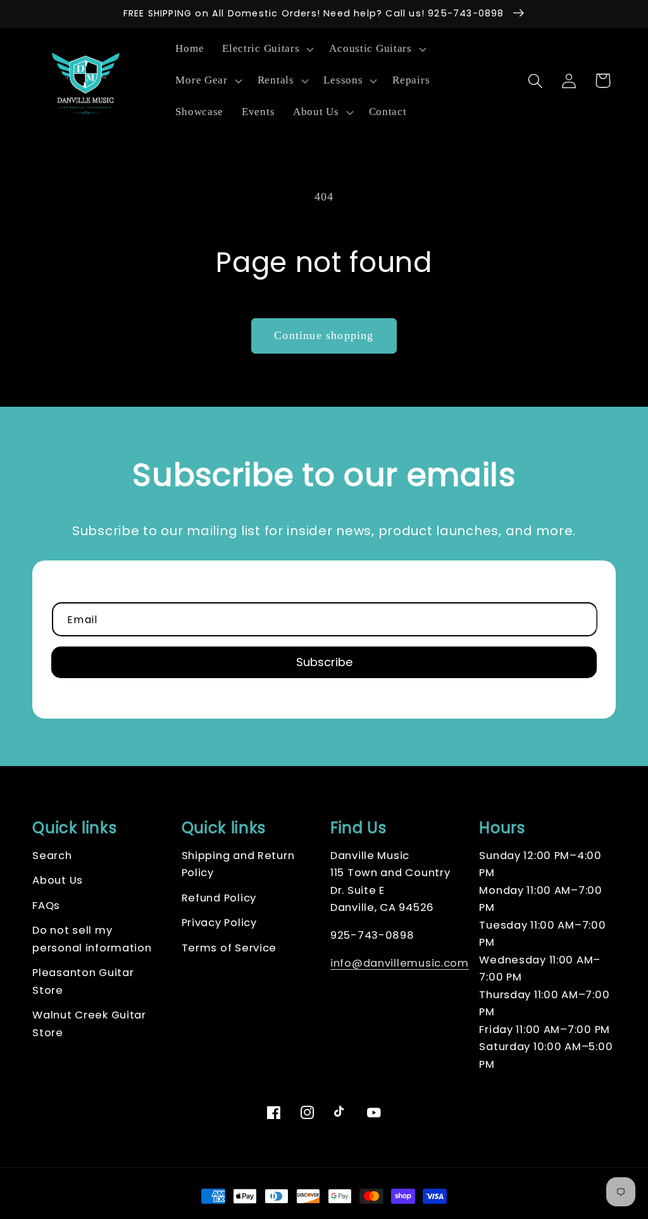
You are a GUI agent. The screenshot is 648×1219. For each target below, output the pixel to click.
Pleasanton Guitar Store (83, 981)
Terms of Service (229, 948)
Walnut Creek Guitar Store (89, 1024)
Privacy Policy (219, 922)
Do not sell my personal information (91, 939)
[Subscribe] (324, 662)
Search (52, 855)
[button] (266, 49)
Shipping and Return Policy (238, 864)
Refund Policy (219, 898)
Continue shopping (323, 335)
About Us (57, 880)
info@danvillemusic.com (399, 963)
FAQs (46, 905)
